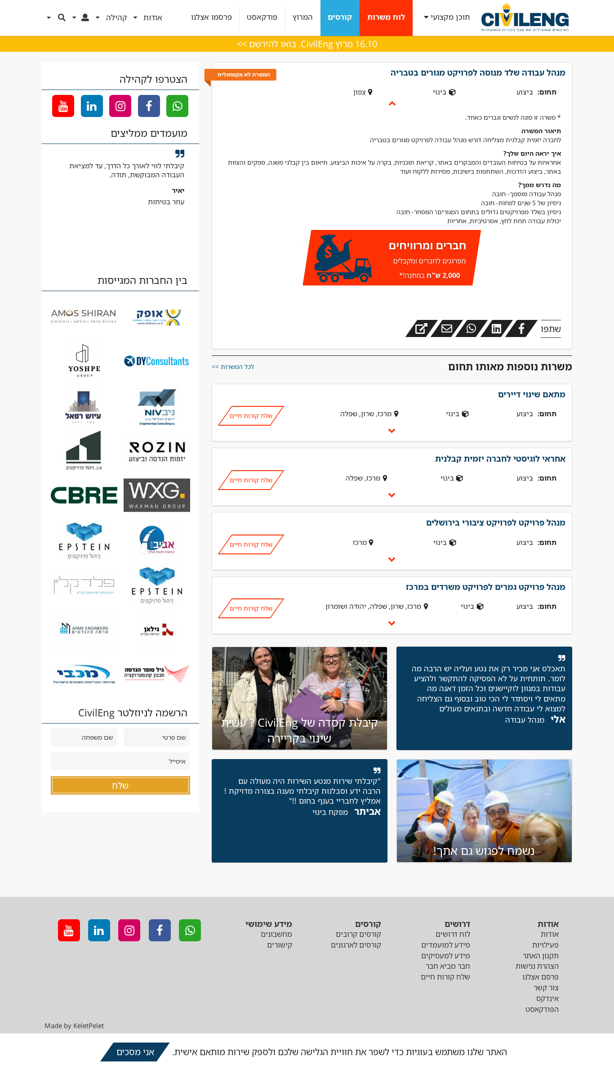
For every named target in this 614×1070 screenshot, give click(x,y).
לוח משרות (386, 17)
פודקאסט (262, 17)
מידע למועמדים (445, 945)
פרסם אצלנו (540, 977)
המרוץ (303, 17)
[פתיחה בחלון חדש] (421, 328)
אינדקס (547, 998)
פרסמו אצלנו (211, 17)
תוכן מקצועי (450, 17)
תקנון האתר (541, 956)
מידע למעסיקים (445, 956)
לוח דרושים (453, 934)
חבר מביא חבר (448, 966)
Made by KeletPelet (74, 1025)
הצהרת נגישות (537, 966)
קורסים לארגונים (356, 945)
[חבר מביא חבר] (392, 259)
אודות (550, 934)
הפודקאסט (542, 1009)
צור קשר (546, 988)
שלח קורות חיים (250, 415)
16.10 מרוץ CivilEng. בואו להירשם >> (307, 44)
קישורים (279, 945)
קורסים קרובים (358, 934)
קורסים (340, 17)
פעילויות (545, 945)
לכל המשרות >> (233, 366)
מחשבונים (276, 934)
